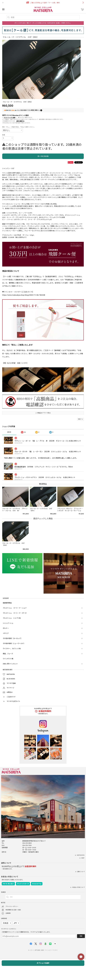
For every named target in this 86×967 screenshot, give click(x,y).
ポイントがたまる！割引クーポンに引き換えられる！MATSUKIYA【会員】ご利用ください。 (43, 23)
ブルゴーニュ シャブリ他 (12, 618)
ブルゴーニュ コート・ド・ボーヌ (15, 613)
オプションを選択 (43, 963)
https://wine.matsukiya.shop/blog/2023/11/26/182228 (23, 295)
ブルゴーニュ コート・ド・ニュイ (15, 608)
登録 (81, 936)
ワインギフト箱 (8, 659)
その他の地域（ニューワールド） (14, 643)
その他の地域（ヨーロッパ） (12, 638)
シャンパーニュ (8, 623)
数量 (3, 135)
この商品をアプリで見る (43, 413)
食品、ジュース (8, 653)
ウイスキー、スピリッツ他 (12, 648)
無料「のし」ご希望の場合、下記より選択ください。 (18, 127)
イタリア (6, 633)
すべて (9, 432)
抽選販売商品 (7, 603)
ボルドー (6, 628)
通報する (80, 419)
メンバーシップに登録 (9, 117)
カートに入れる (43, 156)
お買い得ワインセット (10, 664)
